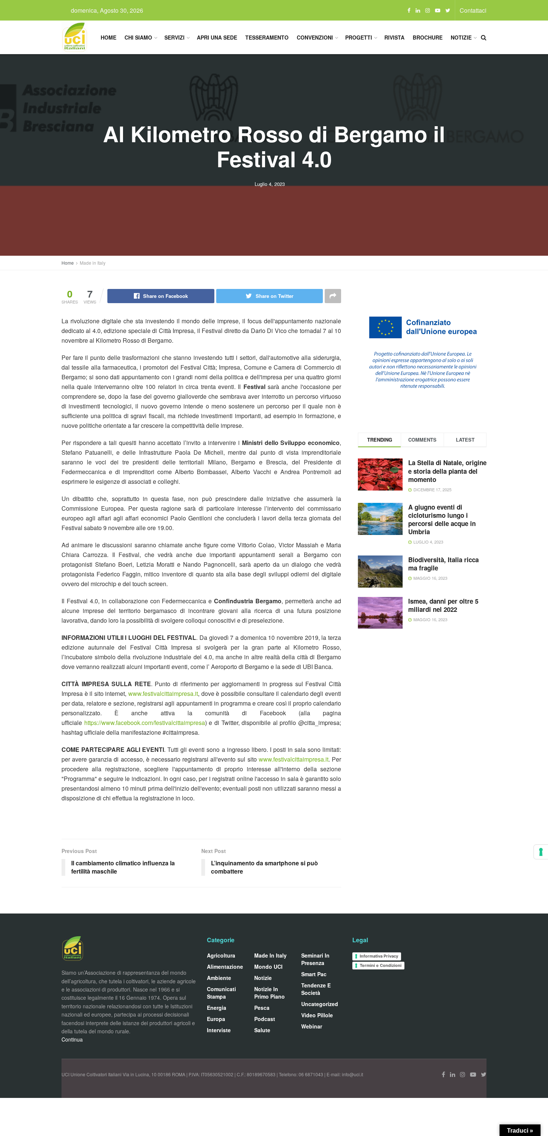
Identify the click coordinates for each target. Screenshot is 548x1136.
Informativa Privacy (379, 956)
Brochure (428, 37)
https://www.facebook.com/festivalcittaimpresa (144, 722)
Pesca (262, 1007)
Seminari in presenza (315, 959)
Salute (262, 1030)
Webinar (311, 1026)
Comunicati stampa (221, 992)
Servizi (174, 37)
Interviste (219, 1030)
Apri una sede (217, 37)
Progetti (358, 37)
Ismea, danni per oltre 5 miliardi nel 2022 (443, 605)
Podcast (264, 1019)
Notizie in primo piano (269, 992)
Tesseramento (267, 37)
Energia (216, 1007)
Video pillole (317, 1015)
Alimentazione (225, 966)
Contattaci (473, 10)
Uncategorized (319, 1004)
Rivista (394, 37)
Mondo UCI (268, 966)
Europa (216, 1019)
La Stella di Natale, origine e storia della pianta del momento (447, 470)
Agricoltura (221, 955)
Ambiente (219, 977)
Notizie (461, 37)
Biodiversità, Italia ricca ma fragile (443, 563)
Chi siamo (138, 37)
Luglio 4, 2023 (270, 183)
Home (108, 37)
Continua (72, 1039)
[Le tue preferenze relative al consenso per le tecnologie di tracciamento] (541, 852)
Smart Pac (314, 974)
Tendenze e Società (316, 988)
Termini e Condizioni (380, 965)
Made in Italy (92, 262)
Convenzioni (315, 37)
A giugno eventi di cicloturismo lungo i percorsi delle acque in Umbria (442, 519)
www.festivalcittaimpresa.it (163, 693)
